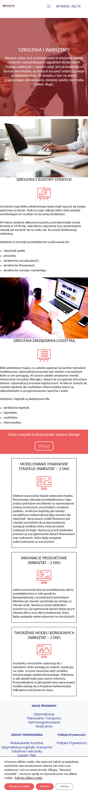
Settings (64, 786)
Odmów (44, 786)
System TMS (26, 755)
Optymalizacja (44, 714)
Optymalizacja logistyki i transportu (26, 747)
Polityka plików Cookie (28, 778)
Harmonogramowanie (44, 722)
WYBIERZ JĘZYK (68, 6)
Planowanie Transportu (44, 718)
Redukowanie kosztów (26, 743)
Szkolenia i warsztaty (27, 751)
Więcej (44, 445)
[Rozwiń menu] (48, 6)
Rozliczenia (44, 726)
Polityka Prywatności (72, 743)
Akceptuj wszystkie (19, 786)
